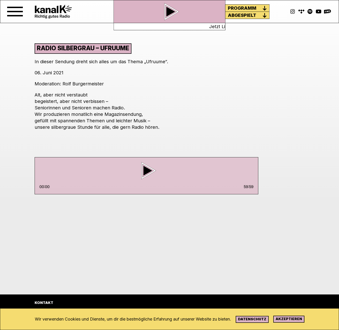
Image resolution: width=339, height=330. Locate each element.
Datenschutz (252, 319)
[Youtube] (318, 12)
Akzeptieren (289, 319)
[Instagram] (292, 12)
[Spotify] (301, 12)
